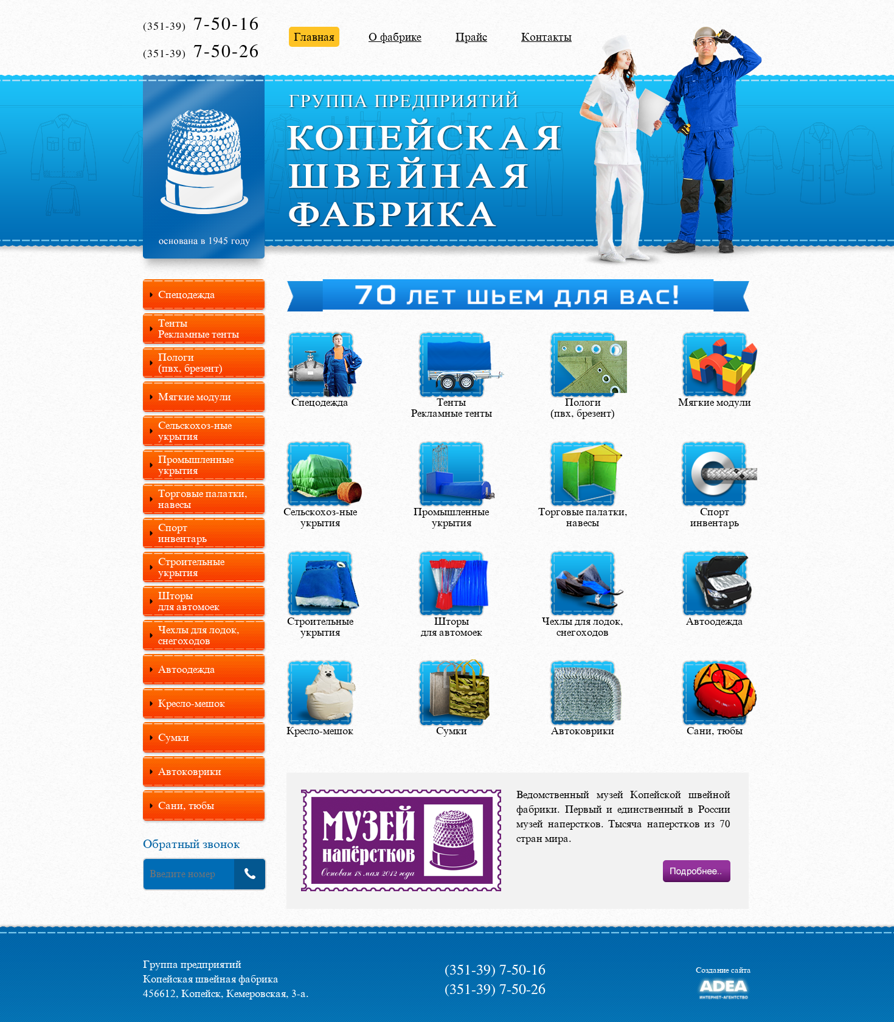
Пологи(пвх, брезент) (190, 362)
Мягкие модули (194, 397)
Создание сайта (723, 970)
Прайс (471, 36)
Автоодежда (186, 669)
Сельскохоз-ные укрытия (195, 430)
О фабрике (395, 36)
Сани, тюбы (186, 805)
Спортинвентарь (182, 532)
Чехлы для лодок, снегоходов (199, 635)
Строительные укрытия (191, 567)
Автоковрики (189, 771)
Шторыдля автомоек (189, 601)
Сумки (173, 737)
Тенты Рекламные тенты (198, 328)
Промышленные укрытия (196, 464)
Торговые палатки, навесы (203, 498)
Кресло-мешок (191, 703)
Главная (314, 36)
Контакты (546, 36)
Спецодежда (186, 294)
